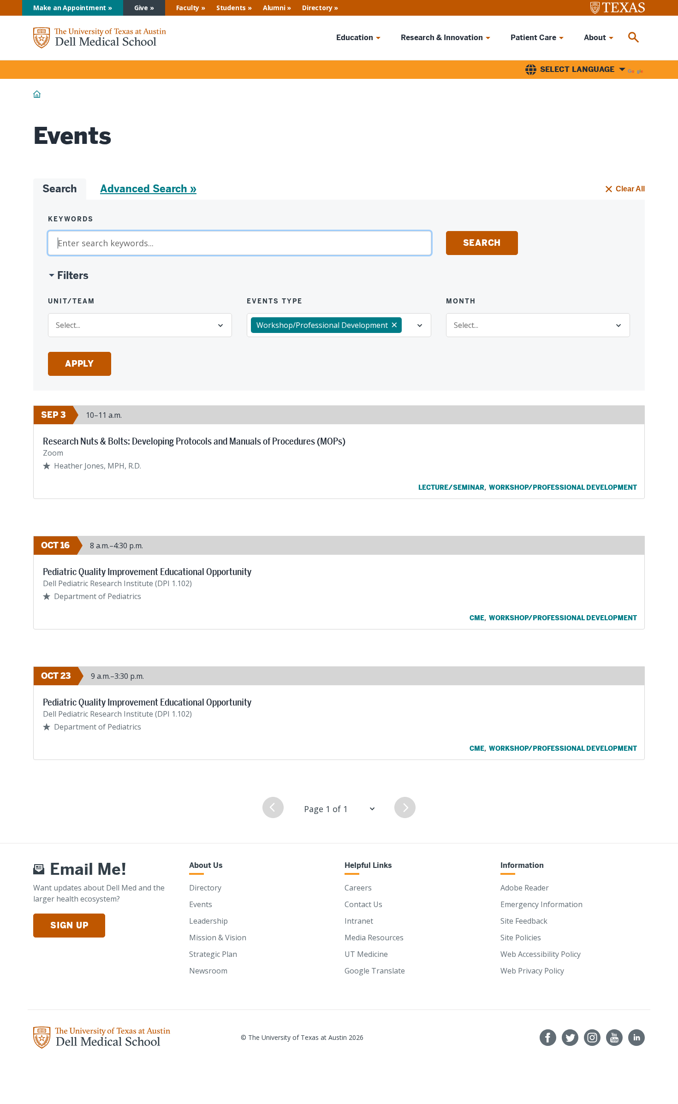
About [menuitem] (595, 37)
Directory (317, 7)
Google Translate (375, 971)
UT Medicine (366, 954)
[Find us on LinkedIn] (636, 1037)
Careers (358, 888)
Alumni (274, 7)
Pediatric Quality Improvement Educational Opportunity (147, 571)
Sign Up (69, 925)
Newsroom (208, 971)
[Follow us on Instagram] (592, 1037)
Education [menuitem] (354, 37)
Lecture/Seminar (451, 487)
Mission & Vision (217, 937)
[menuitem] (634, 38)
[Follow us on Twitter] (570, 1037)
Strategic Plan (213, 954)
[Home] (99, 38)
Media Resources (374, 937)
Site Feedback (523, 921)
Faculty (188, 7)
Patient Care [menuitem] (533, 37)
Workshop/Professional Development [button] (322, 325)
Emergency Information (541, 904)
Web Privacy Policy (532, 971)
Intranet (359, 921)
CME (477, 618)
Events (200, 904)
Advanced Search (143, 189)
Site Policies (520, 937)
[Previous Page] (273, 807)
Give (141, 7)
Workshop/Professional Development (563, 487)
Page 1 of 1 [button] (326, 808)
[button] (68, 276)
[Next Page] (405, 807)
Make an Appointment (69, 7)
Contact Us (363, 904)
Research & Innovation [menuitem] (442, 37)
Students (231, 7)
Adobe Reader (524, 888)
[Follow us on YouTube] (614, 1037)
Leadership (208, 921)
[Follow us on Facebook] (548, 1037)
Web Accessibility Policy (540, 954)
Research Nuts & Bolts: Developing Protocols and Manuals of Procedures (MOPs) (194, 441)
